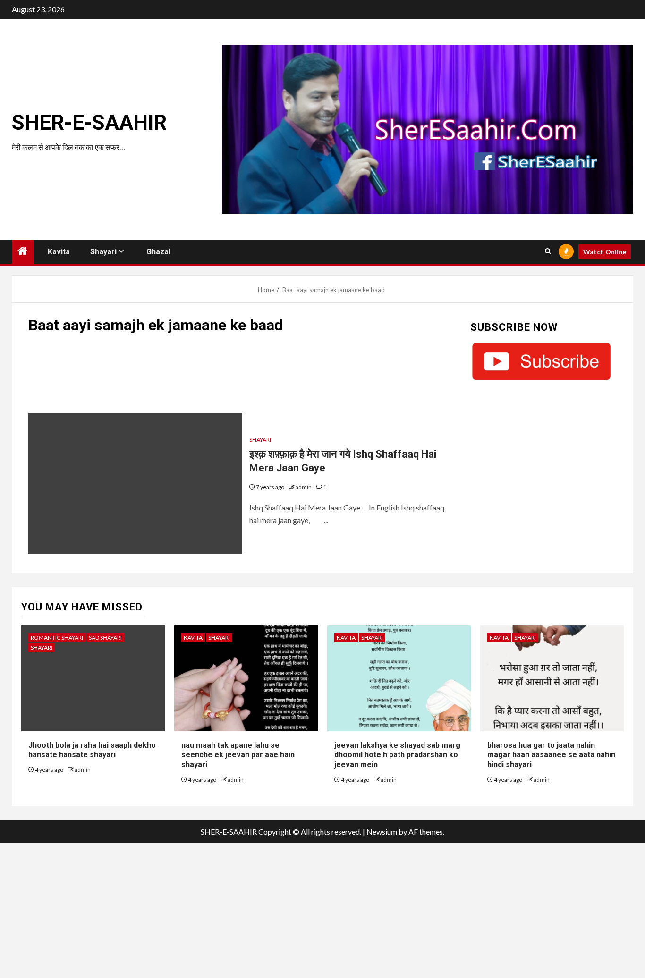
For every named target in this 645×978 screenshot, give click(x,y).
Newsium (381, 831)
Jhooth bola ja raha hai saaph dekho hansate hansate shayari (92, 750)
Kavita (59, 251)
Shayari (103, 251)
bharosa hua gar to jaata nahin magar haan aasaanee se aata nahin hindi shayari (551, 755)
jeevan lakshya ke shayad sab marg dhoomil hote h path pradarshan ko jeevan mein (397, 755)
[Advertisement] (242, 378)
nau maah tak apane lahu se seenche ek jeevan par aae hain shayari (238, 755)
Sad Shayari (105, 637)
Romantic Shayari (57, 637)
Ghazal (158, 251)
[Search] (548, 251)
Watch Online (604, 252)
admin (304, 487)
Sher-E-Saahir (89, 122)
